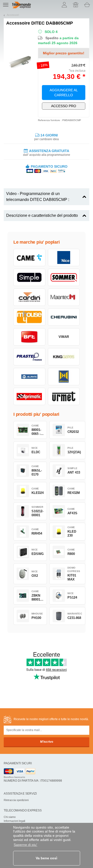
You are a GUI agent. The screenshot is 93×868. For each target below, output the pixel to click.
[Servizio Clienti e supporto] (75, 4)
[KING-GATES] (64, 356)
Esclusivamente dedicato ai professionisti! (63, 106)
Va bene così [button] (46, 858)
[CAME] (29, 257)
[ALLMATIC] (29, 376)
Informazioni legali (14, 820)
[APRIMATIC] (29, 396)
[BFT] (29, 337)
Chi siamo (10, 816)
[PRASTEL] (29, 356)
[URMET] (64, 396)
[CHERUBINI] (64, 317)
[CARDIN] (29, 297)
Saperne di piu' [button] (25, 845)
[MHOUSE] (29, 317)
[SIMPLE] (29, 277)
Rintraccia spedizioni (16, 800)
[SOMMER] (64, 277)
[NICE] (64, 257)
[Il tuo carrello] (87, 4)
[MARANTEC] (64, 297)
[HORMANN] (64, 376)
